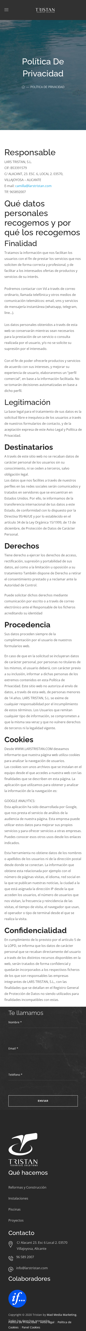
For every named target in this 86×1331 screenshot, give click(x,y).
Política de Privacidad (22, 1322)
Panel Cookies (31, 1327)
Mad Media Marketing (61, 1315)
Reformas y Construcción (27, 1187)
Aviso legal (47, 1322)
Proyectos (16, 1220)
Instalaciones (18, 1198)
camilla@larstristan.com (33, 186)
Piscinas (14, 1209)
